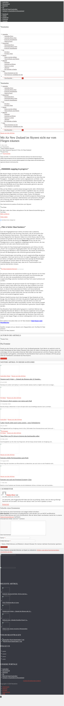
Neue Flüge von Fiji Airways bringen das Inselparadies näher (20, 436)
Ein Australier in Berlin (10, 69)
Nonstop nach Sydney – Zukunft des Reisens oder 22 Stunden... (20, 379)
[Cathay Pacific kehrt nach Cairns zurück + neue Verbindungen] (9, 418)
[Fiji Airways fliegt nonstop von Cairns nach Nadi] (9, 396)
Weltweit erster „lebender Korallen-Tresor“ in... (15, 620)
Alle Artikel (3, 358)
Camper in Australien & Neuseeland (13, 11)
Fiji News (7, 52)
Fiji (3, 7)
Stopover (5, 6)
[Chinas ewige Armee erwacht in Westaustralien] (6, 627)
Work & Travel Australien (9, 9)
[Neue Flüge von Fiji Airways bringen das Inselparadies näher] (4, 431)
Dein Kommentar (5, 535)
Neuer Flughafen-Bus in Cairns (10, 602)
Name (2, 538)
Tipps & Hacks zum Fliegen (11, 59)
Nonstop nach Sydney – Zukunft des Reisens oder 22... (16, 611)
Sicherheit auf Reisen (10, 64)
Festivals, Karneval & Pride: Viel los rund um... (15, 594)
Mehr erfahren (4, 214)
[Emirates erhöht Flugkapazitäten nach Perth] (9, 453)
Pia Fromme (6, 146)
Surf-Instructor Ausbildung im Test (13, 74)
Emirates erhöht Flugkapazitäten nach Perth (14, 458)
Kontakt (4, 690)
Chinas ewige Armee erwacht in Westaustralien (14, 628)
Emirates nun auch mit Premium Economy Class (16, 479)
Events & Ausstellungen (10, 39)
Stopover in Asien (9, 66)
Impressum (5, 687)
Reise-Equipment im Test (11, 73)
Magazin (4, 60)
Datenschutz (6, 692)
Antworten (5, 504)
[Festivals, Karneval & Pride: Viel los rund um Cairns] (6, 592)
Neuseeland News (9, 45)
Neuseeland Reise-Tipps (10, 46)
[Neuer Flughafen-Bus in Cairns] (6, 601)
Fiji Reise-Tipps (8, 53)
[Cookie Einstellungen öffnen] (7, 705)
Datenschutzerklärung (7, 517)
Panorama (7, 62)
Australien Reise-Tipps (10, 38)
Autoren (4, 688)
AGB (3, 694)
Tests (3, 71)
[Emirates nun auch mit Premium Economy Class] (9, 475)
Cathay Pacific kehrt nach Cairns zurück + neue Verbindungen (20, 423)
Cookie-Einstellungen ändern (32, 681)
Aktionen (6, 67)
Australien (5, 2)
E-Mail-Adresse (5, 541)
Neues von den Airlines (10, 57)
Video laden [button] (4, 217)
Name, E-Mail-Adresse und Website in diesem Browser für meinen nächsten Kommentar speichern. (32, 544)
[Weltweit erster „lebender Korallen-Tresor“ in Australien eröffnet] (6, 618)
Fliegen (4, 55)
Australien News (8, 36)
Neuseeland (6, 4)
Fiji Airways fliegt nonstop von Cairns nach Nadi (16, 401)
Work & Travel (8, 41)
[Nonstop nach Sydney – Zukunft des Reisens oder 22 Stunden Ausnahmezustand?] (9, 374)
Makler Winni (10, 495)
